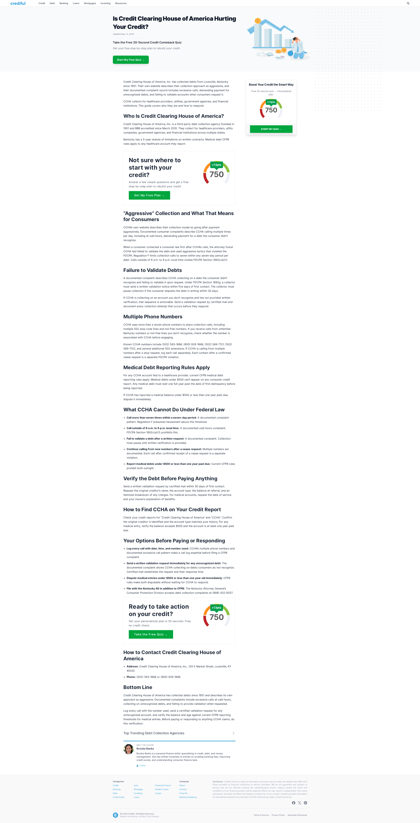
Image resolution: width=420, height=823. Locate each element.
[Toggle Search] (408, 3)
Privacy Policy (278, 815)
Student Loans (161, 789)
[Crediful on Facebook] (293, 802)
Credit (115, 785)
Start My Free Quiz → (131, 59)
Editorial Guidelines (188, 797)
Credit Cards (118, 797)
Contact (183, 789)
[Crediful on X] (299, 802)
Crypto (158, 793)
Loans (136, 797)
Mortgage (138, 789)
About (182, 785)
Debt (115, 793)
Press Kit (183, 793)
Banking (116, 789)
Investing (138, 793)
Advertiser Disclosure (297, 815)
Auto (136, 785)
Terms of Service (261, 815)
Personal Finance (163, 785)
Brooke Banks (145, 748)
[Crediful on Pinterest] (305, 802)
